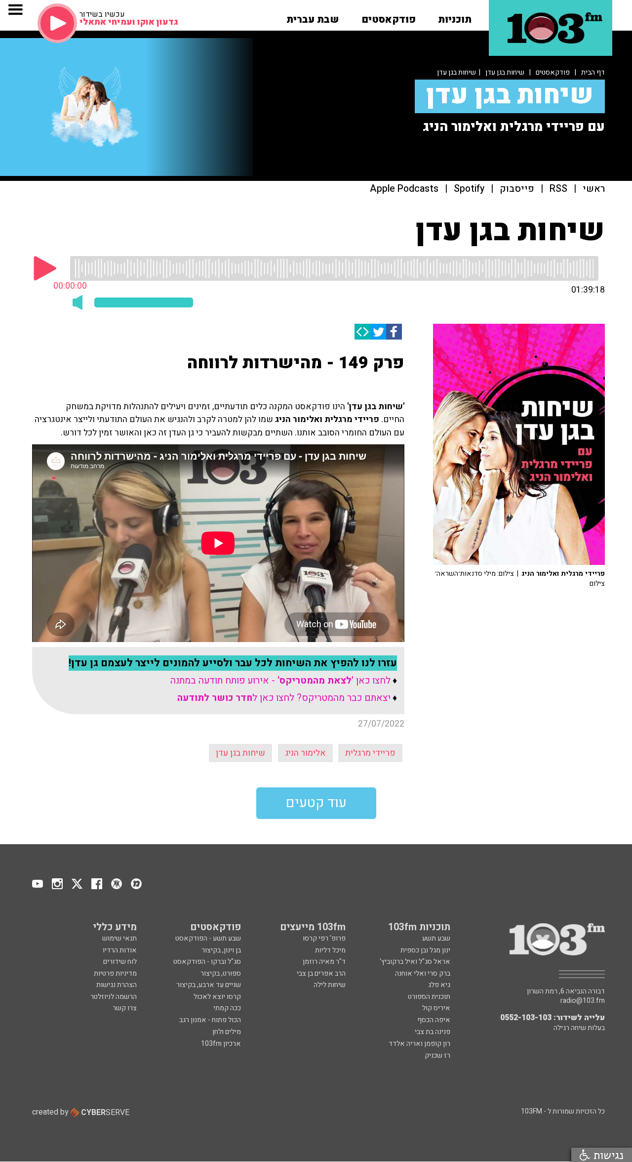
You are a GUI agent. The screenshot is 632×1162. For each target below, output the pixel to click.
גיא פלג (439, 985)
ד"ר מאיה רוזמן (324, 961)
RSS (558, 189)
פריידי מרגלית (370, 753)
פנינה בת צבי (432, 1031)
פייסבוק (517, 189)
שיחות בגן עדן (504, 72)
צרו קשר (125, 1008)
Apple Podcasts (404, 189)
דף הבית (593, 72)
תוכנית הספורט (429, 996)
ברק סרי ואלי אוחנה (422, 973)
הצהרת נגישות (116, 985)
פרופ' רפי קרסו (324, 938)
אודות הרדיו (120, 950)
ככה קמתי (227, 1008)
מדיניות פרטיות (115, 973)
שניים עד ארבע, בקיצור (208, 985)
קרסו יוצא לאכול (217, 996)
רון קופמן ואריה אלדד (419, 1043)
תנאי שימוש (119, 938)
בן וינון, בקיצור (221, 950)
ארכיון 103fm (221, 1043)
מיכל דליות (330, 950)
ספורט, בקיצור (220, 973)
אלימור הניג (305, 753)
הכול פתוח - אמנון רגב (210, 1020)
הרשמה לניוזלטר (113, 996)
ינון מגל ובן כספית (425, 950)
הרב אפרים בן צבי (321, 973)
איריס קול (436, 1008)
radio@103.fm (582, 1000)
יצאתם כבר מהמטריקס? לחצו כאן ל (284, 698)
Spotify (469, 189)
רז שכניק (437, 1055)
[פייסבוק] (394, 332)
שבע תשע (436, 938)
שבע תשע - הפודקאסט (208, 938)
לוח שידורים (120, 961)
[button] (455, 16)
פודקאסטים (553, 72)
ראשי (594, 189)
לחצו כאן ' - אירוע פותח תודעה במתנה (280, 681)
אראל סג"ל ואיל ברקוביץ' (415, 961)
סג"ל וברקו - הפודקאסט (207, 961)
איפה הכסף (433, 1020)
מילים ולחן (226, 1031)
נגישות (607, 1155)
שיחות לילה (330, 985)
